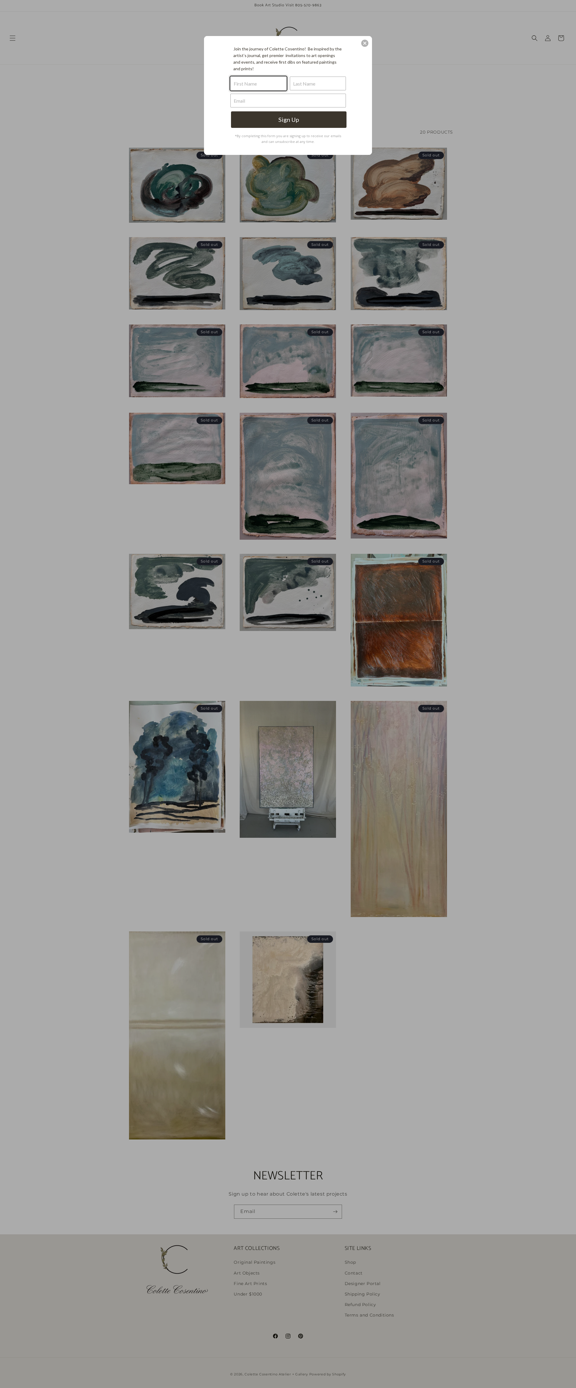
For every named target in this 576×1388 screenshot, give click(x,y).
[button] (364, 43)
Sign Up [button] (288, 119)
